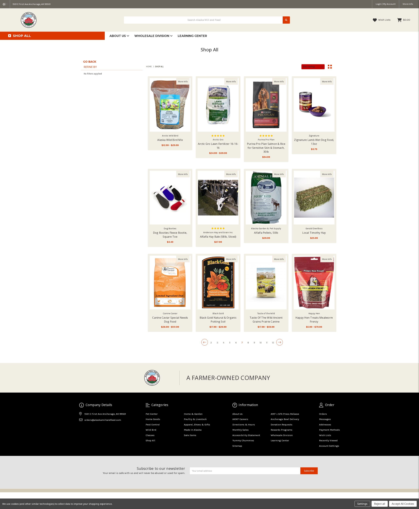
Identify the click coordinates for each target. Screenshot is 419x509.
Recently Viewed (328, 440)
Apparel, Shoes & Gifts (197, 424)
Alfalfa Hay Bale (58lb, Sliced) (218, 236)
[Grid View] (330, 67)
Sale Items (190, 435)
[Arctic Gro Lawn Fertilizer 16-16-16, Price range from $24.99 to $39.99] (218, 105)
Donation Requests (281, 424)
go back (89, 61)
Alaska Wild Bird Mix (170, 140)
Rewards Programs (281, 429)
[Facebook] (81, 428)
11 (266, 342)
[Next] (279, 342)
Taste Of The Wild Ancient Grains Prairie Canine (266, 319)
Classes (150, 435)
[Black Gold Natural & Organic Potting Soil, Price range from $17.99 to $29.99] (218, 282)
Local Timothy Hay (314, 232)
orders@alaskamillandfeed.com (102, 419)
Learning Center (192, 36)
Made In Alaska (192, 429)
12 (273, 342)
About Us (118, 36)
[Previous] (204, 342)
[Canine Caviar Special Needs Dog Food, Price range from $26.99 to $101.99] (170, 282)
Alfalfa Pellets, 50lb (266, 232)
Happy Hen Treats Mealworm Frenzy (314, 319)
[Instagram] (88, 428)
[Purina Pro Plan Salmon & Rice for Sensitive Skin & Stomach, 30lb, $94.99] (266, 105)
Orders (323, 413)
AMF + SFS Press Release (285, 413)
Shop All (150, 440)
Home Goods (153, 419)
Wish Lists (384, 19)
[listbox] (313, 66)
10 (261, 342)
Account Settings (329, 445)
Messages (325, 419)
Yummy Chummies (243, 440)
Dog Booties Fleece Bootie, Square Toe (170, 234)
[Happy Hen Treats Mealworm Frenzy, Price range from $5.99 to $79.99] (314, 282)
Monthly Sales (240, 429)
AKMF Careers (240, 419)
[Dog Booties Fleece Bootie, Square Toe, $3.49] (170, 197)
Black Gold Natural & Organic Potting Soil (218, 319)
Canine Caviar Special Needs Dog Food (170, 319)
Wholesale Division (152, 36)
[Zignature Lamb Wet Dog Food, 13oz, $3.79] (314, 105)
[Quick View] (186, 81)
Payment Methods (329, 429)
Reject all (379, 504)
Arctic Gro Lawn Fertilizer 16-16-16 (218, 146)
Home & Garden (193, 413)
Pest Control (153, 424)
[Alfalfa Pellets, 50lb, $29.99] (266, 197)
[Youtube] (94, 428)
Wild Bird (151, 429)
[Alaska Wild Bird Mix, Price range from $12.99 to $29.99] (170, 105)
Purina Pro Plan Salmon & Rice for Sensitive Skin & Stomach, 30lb (266, 147)
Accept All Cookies (403, 504)
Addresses (325, 424)
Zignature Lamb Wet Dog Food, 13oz (314, 142)
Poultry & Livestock (195, 419)
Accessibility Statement (246, 435)
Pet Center (152, 413)
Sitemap (237, 445)
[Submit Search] (286, 20)
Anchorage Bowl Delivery (285, 419)
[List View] (336, 67)
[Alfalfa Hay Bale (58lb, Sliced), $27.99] (218, 197)
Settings (362, 504)
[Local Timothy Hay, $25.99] (314, 197)
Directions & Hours (243, 424)
